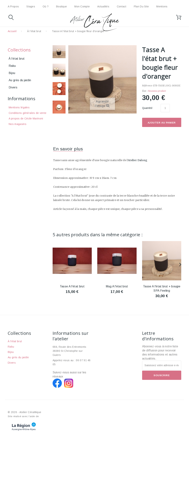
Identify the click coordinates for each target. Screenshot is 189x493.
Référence (147, 85)
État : (144, 91)
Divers (13, 87)
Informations (21, 98)
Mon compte (82, 6)
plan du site (141, 6)
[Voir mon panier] (178, 17)
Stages (30, 6)
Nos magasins (17, 124)
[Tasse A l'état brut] (59, 51)
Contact (121, 6)
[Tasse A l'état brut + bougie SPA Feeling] (161, 260)
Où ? (46, 6)
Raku (12, 65)
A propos (13, 6)
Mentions (161, 6)
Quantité (147, 107)
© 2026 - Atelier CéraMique (24, 412)
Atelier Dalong (137, 160)
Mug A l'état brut (117, 286)
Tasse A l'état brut (72, 286)
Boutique (61, 6)
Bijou (12, 73)
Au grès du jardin (20, 80)
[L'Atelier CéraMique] (94, 22)
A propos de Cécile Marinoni (26, 118)
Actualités (103, 6)
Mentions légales (19, 107)
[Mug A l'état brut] (117, 260)
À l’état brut (34, 31)
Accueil (12, 31)
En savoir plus (68, 148)
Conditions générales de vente (27, 112)
